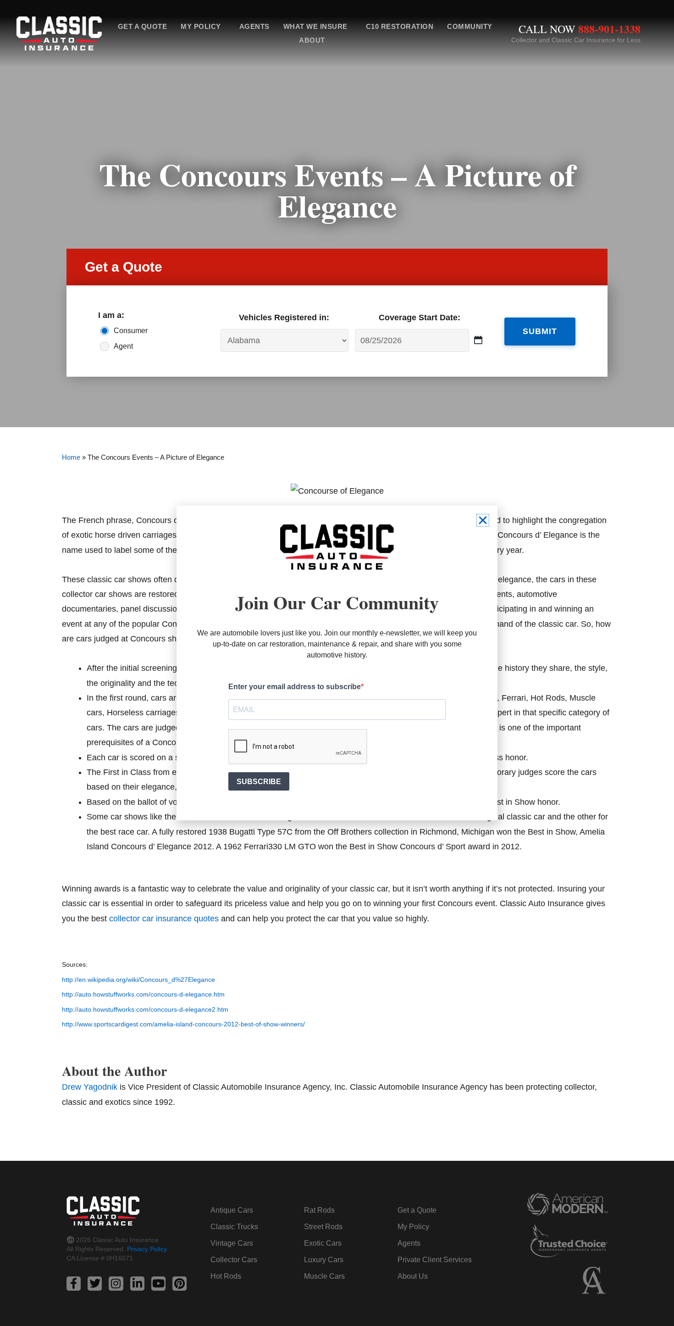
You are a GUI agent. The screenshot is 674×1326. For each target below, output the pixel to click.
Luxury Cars (323, 1260)
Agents (254, 26)
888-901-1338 (609, 29)
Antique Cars (231, 1210)
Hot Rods (225, 1276)
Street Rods (323, 1227)
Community (469, 26)
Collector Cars (233, 1260)
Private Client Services (435, 1260)
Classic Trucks (234, 1227)
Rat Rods (319, 1210)
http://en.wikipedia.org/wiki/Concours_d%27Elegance (138, 979)
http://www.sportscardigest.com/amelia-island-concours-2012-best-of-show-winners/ (183, 1024)
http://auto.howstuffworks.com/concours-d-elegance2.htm (145, 1009)
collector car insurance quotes (164, 918)
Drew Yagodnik (89, 1087)
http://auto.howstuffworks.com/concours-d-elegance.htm (143, 994)
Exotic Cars (323, 1243)
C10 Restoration (400, 26)
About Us (413, 1276)
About (312, 40)
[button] (482, 520)
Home (71, 457)
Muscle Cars (324, 1276)
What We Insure (315, 26)
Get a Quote (142, 26)
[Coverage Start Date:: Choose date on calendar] (478, 340)
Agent (123, 346)
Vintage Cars (231, 1243)
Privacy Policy (146, 1249)
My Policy (201, 26)
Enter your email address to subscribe (294, 687)
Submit (540, 331)
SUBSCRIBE (259, 782)
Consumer (131, 330)
